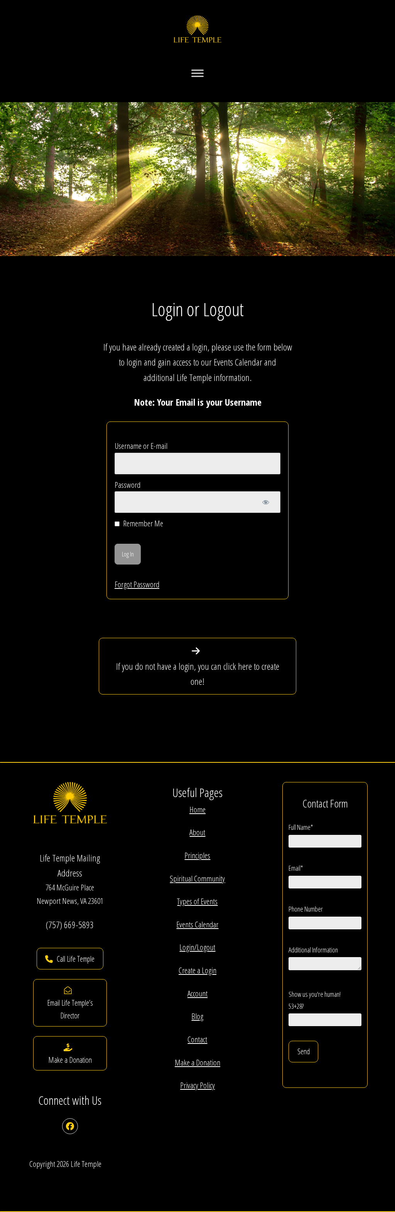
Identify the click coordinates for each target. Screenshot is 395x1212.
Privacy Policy (197, 1085)
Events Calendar (197, 924)
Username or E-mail (141, 445)
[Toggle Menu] (197, 73)
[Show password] (265, 502)
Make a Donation (197, 1062)
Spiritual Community (197, 878)
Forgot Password (137, 584)
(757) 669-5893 (70, 924)
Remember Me (142, 523)
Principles (197, 855)
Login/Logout (197, 947)
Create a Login (197, 970)
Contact (197, 1039)
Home (197, 809)
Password (127, 484)
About (197, 832)
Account (197, 993)
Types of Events (197, 901)
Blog (197, 1016)
